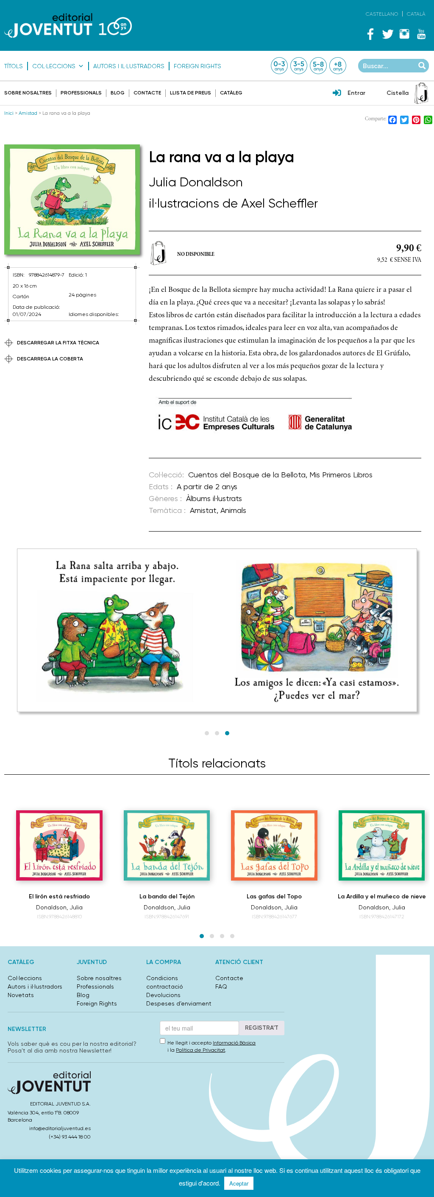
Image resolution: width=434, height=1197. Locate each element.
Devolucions (163, 995)
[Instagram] (404, 33)
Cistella (398, 93)
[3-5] (299, 65)
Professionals (81, 93)
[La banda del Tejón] (167, 845)
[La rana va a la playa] (72, 199)
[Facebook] (370, 33)
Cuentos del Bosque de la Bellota (247, 474)
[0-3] (279, 65)
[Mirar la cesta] (421, 93)
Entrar (356, 93)
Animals (233, 510)
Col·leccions (53, 66)
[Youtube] (421, 33)
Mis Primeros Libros (341, 474)
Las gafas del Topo (274, 896)
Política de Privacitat (200, 1050)
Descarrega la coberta (50, 359)
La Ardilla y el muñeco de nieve (382, 896)
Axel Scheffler (279, 203)
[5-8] (318, 65)
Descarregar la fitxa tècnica (58, 343)
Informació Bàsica (234, 1043)
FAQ (221, 986)
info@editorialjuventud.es (60, 1128)
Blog (118, 93)
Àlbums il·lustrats (214, 498)
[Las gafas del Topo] (274, 845)
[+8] (338, 65)
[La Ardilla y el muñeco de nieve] (382, 845)
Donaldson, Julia (59, 907)
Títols (13, 66)
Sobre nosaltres (28, 93)
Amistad (28, 113)
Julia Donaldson (196, 182)
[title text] (68, 25)
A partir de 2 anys (207, 486)
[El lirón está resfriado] (59, 845)
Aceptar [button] (238, 1183)
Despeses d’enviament (178, 1003)
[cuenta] (337, 93)
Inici (9, 113)
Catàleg (231, 93)
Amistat (203, 510)
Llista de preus (190, 93)
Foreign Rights (197, 66)
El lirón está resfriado (59, 896)
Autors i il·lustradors (128, 66)
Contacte (147, 93)
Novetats (21, 995)
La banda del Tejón (167, 896)
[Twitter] (387, 33)
